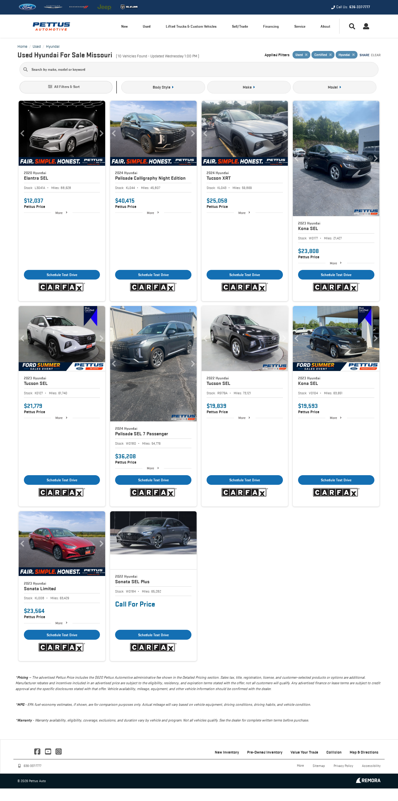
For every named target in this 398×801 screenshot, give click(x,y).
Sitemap (319, 766)
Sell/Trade (240, 26)
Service (299, 26)
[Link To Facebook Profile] (38, 751)
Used (147, 26)
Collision (333, 752)
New (124, 26)
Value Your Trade (304, 752)
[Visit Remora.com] (368, 781)
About (325, 26)
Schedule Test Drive (62, 275)
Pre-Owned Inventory (264, 752)
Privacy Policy (343, 766)
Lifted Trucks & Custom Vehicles (191, 26)
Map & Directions (364, 752)
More (59, 213)
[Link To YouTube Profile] (48, 751)
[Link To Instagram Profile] (58, 751)
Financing (271, 26)
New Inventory (227, 752)
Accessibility (371, 766)
